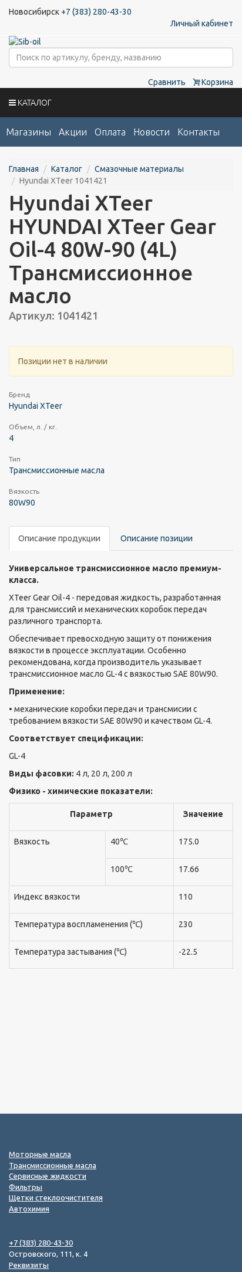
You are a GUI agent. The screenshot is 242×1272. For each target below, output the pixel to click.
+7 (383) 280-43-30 (96, 11)
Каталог (66, 169)
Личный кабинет (201, 23)
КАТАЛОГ (34, 102)
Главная (24, 169)
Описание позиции (156, 538)
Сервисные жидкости (47, 1176)
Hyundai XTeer (35, 406)
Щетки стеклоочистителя (56, 1197)
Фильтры (25, 1187)
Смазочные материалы (139, 169)
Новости (151, 132)
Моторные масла (40, 1154)
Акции (73, 132)
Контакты (198, 132)
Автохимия (29, 1209)
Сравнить (167, 82)
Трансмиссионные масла (57, 470)
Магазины (28, 132)
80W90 (22, 502)
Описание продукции (59, 538)
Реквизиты (29, 1265)
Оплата (110, 132)
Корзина (216, 82)
